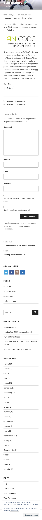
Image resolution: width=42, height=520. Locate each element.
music (6, 417)
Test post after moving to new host (18, 349)
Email (6, 172)
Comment (8, 127)
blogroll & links (10, 291)
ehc (5, 373)
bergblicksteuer (10, 327)
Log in (6, 484)
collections (8, 296)
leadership (20, 101)
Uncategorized (10, 450)
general (7, 383)
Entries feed (9, 489)
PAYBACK (27, 52)
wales (6, 464)
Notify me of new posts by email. (17, 210)
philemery (13, 3)
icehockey (8, 388)
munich (7, 412)
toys (5, 445)
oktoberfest (8, 421)
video (6, 455)
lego (5, 397)
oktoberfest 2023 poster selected (18, 332)
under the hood (10, 301)
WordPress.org (10, 498)
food (5, 378)
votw (6, 460)
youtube (7, 469)
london (6, 407)
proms (6, 431)
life (5, 402)
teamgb (7, 440)
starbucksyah (9, 436)
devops (10, 101)
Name (7, 160)
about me (7, 287)
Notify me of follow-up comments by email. (19, 200)
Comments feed (10, 493)
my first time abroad (12, 337)
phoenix (7, 426)
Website (7, 184)
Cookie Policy (14, 510)
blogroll (7, 364)
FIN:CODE (9, 30)
